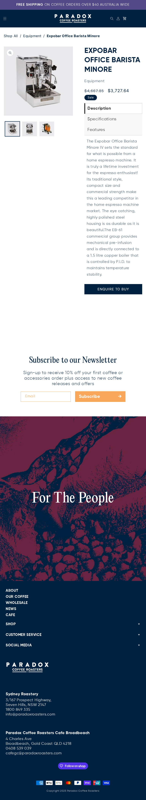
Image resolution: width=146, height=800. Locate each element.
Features (96, 130)
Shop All (11, 36)
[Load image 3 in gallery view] (46, 128)
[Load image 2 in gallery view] (29, 128)
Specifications (102, 119)
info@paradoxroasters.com (30, 714)
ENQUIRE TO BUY (113, 289)
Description (99, 108)
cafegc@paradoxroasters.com (34, 753)
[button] (5, 19)
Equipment (32, 36)
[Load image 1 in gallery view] (12, 128)
